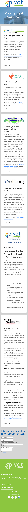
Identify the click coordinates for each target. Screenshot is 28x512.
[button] (1, 3)
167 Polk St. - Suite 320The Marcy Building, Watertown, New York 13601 (14, 478)
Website (5, 65)
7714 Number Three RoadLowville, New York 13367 (7, 488)
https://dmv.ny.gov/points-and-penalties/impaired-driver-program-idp (13, 418)
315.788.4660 (14, 491)
